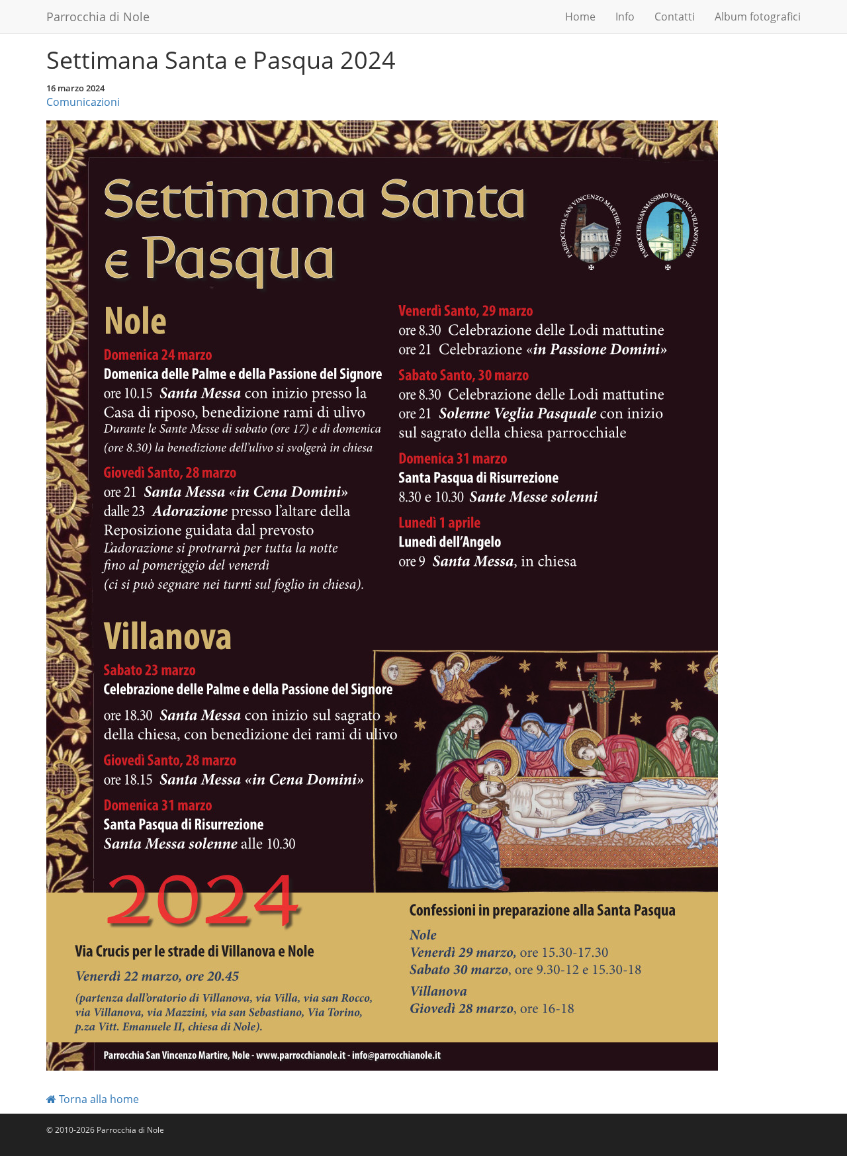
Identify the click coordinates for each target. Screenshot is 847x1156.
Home (580, 16)
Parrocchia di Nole (98, 16)
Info (625, 16)
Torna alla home (97, 1099)
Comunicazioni (83, 102)
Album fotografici (758, 16)
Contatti (674, 16)
